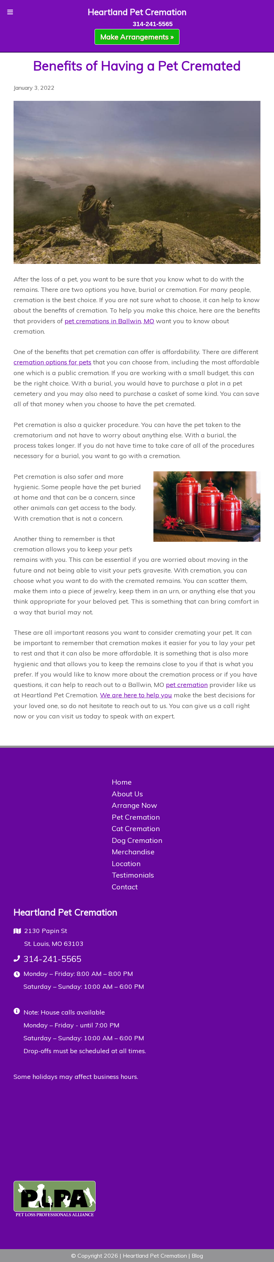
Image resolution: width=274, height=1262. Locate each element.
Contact (125, 886)
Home (122, 781)
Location (126, 863)
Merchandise (133, 851)
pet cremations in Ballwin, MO (109, 321)
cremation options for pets (52, 362)
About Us (127, 793)
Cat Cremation (136, 828)
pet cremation (187, 685)
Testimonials (133, 874)
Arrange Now (134, 805)
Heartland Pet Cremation (137, 11)
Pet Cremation (136, 816)
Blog (197, 1255)
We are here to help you (136, 695)
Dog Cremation (137, 840)
